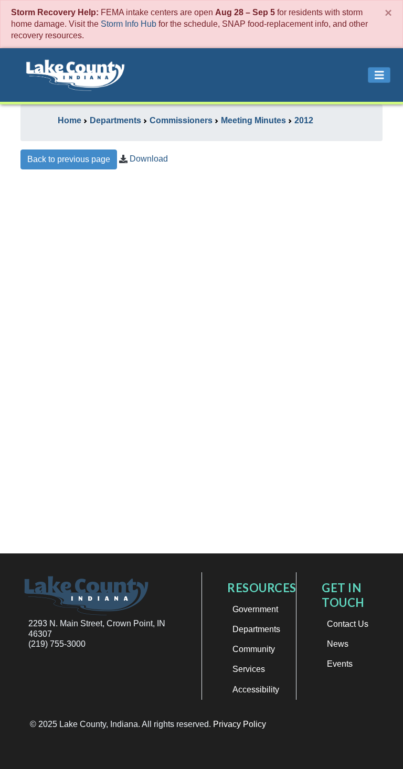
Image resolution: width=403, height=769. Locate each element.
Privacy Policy (239, 724)
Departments (256, 629)
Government (255, 609)
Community (253, 649)
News (337, 643)
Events (340, 663)
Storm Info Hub (128, 23)
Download (149, 159)
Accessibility (255, 689)
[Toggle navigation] (379, 75)
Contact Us (347, 624)
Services (248, 669)
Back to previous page (68, 159)
